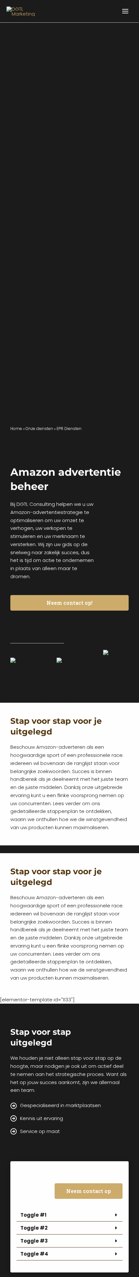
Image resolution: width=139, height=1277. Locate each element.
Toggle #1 (33, 1214)
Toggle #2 (34, 1227)
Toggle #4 (34, 1253)
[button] (69, 1215)
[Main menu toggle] (125, 11)
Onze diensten (39, 428)
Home (16, 428)
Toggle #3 (34, 1240)
